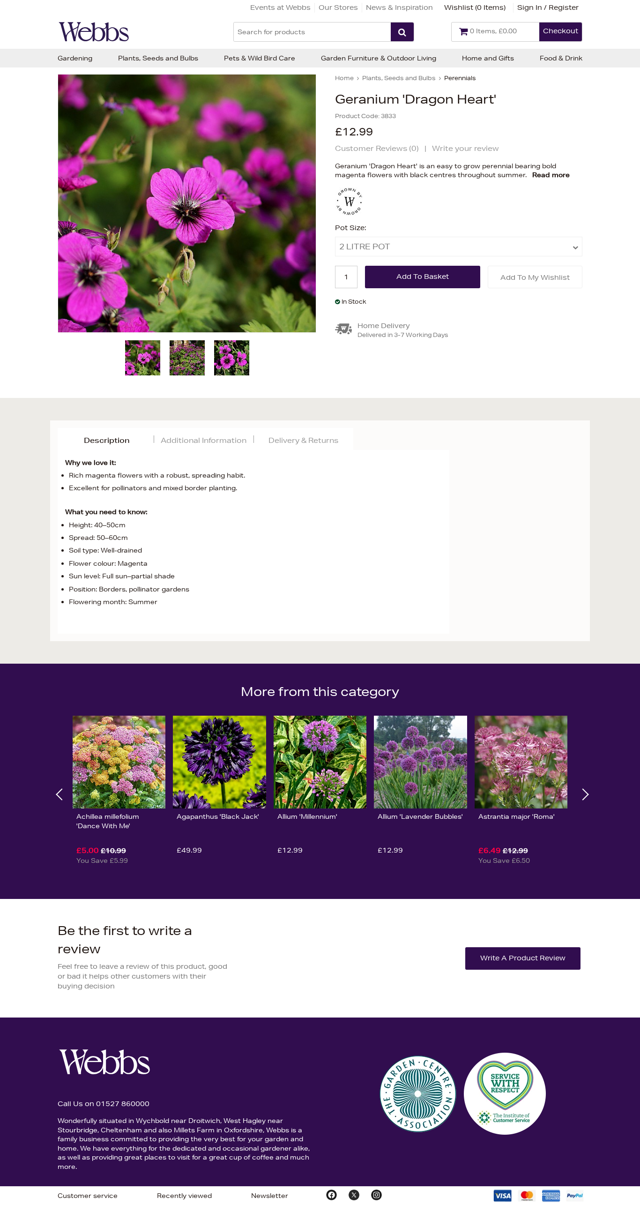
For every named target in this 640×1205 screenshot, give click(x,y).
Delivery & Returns (303, 440)
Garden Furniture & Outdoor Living (378, 58)
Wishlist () (475, 7)
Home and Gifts (488, 58)
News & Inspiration (399, 7)
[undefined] (187, 203)
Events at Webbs (280, 7)
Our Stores (338, 7)
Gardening (75, 58)
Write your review (465, 148)
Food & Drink (561, 58)
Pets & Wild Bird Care (259, 58)
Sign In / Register (548, 7)
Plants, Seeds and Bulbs (158, 58)
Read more (551, 175)
